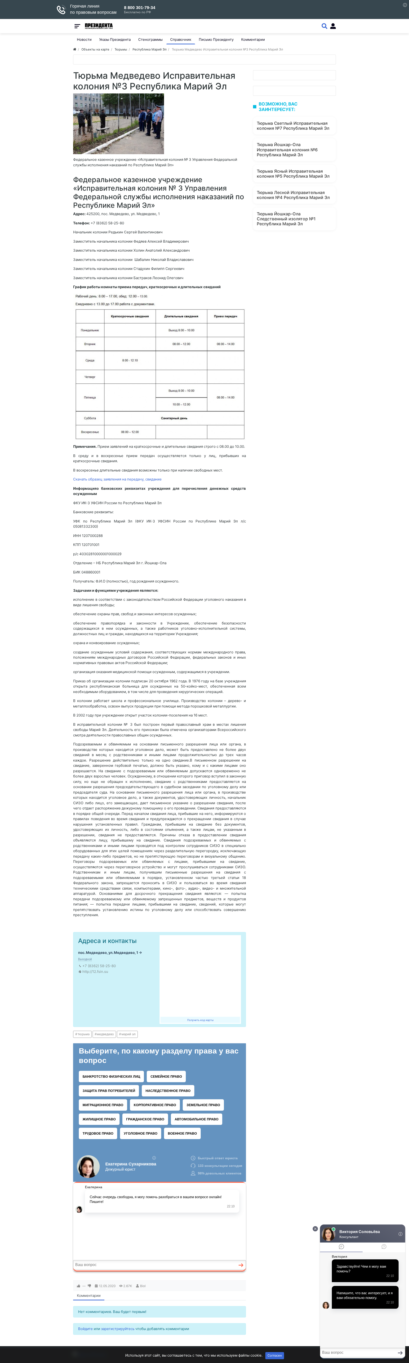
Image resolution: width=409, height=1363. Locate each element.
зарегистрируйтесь (117, 1328)
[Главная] (74, 49)
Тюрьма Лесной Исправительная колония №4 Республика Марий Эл (293, 195)
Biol (143, 1286)
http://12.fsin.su (95, 971)
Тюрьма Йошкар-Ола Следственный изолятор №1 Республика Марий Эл (286, 218)
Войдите (85, 1328)
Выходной (85, 959)
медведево (105, 1034)
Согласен (274, 1355)
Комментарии (89, 1295)
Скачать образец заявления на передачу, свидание (117, 479)
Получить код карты (200, 1020)
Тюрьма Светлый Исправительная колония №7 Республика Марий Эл (293, 126)
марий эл (128, 1034)
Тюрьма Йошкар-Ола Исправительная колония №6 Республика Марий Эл (287, 149)
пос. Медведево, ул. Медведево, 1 (108, 952)
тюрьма (83, 1034)
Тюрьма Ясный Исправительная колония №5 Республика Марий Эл (293, 174)
